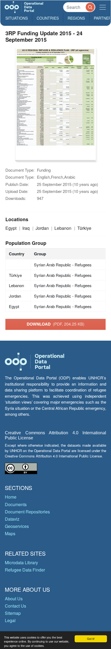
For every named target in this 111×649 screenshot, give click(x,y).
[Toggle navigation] (102, 7)
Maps (10, 533)
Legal (10, 620)
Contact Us (15, 606)
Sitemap (13, 613)
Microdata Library (21, 562)
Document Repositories (27, 512)
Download (55, 324)
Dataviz (12, 519)
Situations (16, 18)
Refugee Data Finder (25, 570)
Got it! (91, 639)
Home (10, 497)
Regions (76, 18)
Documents (16, 504)
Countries (48, 18)
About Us (14, 598)
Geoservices (17, 526)
